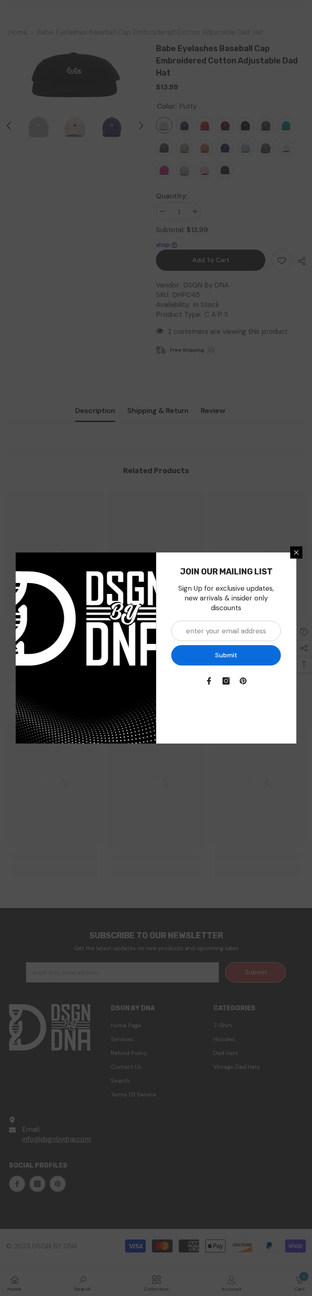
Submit (226, 655)
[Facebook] (209, 680)
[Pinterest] (243, 680)
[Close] (296, 552)
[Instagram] (226, 680)
